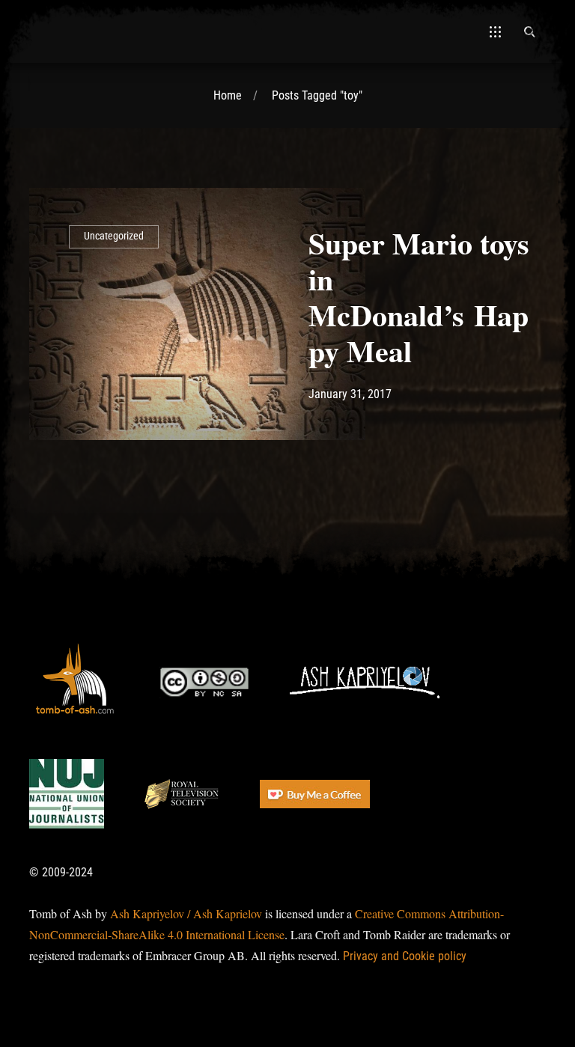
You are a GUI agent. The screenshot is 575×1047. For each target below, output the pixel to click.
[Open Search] (529, 31)
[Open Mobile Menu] (495, 31)
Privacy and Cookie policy (404, 956)
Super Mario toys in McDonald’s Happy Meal (418, 297)
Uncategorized (114, 236)
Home (227, 95)
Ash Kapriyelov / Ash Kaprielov (186, 913)
